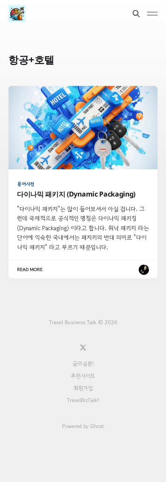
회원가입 (83, 388)
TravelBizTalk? (83, 400)
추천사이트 (83, 376)
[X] (83, 347)
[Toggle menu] (152, 13)
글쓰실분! (83, 363)
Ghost (97, 426)
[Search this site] (136, 13)
